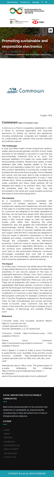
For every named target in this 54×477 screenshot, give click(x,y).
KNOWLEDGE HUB (12, 445)
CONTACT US (10, 457)
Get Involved (12, 2)
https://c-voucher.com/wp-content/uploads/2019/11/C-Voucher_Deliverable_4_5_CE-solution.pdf (21, 326)
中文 (50, 115)
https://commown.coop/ (34, 333)
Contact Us (25, 2)
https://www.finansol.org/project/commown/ (22, 343)
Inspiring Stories (18, 51)
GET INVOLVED (10, 453)
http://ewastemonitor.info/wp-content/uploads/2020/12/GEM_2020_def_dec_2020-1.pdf (27, 358)
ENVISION (8, 438)
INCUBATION (9, 442)
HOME (6, 430)
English (44, 115)
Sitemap (35, 2)
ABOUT (7, 434)
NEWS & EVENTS (11, 449)
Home (4, 51)
